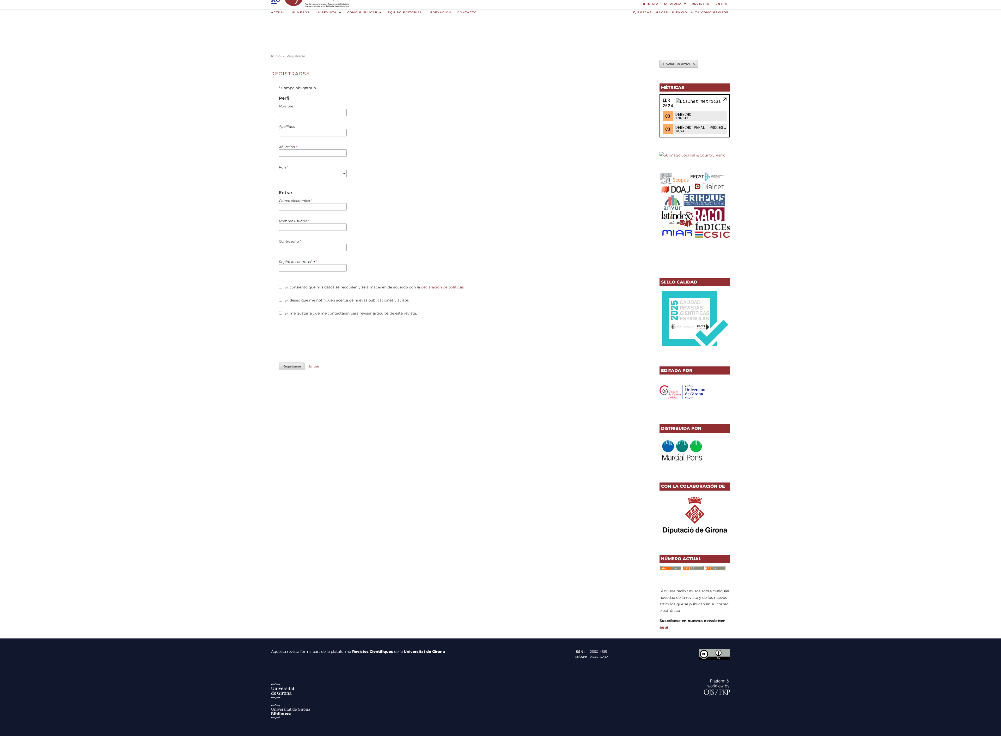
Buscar (644, 12)
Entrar (723, 3)
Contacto (467, 12)
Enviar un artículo (679, 64)
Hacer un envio (671, 12)
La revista (327, 12)
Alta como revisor (710, 12)
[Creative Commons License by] (714, 658)
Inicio (275, 56)
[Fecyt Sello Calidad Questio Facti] (695, 347)
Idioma (675, 3)
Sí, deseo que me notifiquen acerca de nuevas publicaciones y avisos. (346, 300)
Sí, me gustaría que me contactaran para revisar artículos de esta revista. (350, 313)
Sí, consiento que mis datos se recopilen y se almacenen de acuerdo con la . (374, 287)
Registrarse (292, 366)
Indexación (440, 12)
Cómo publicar (363, 12)
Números (300, 12)
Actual (278, 12)
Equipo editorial (405, 12)
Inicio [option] (651, 3)
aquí (664, 627)
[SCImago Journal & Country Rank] (692, 155)
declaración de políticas (442, 287)
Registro (701, 3)
